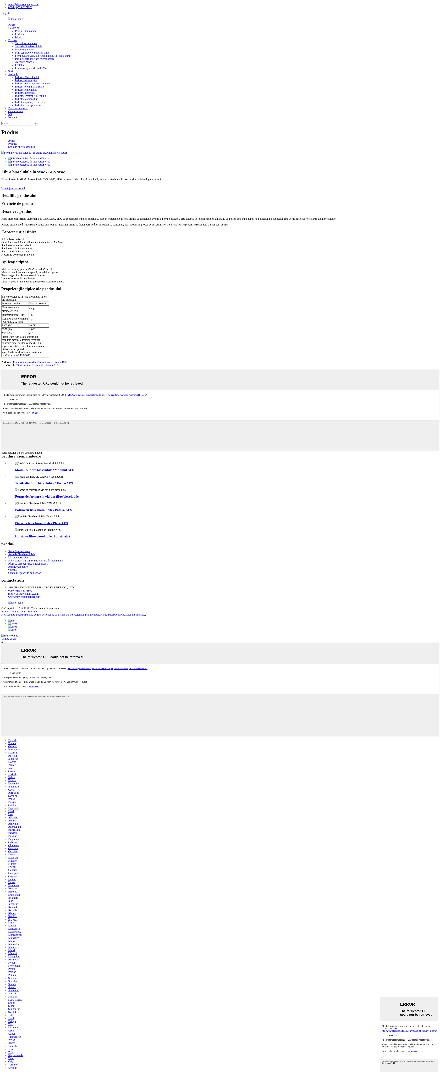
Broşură (12, 117)
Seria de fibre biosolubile (28, 46)
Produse (12, 40)
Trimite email (8, 638)
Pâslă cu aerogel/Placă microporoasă (34, 58)
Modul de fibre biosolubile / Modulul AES (44, 470)
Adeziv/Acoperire (25, 61)
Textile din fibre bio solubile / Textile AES (44, 483)
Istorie (18, 37)
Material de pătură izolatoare (57, 614)
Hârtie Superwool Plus (112, 614)
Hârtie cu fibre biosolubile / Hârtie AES (42, 536)
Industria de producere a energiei (33, 83)
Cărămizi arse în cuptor (86, 614)
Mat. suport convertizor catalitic (32, 52)
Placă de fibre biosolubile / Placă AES (41, 523)
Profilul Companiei (25, 31)
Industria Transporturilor (28, 105)
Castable (19, 64)
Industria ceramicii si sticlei (29, 86)
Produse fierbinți (10, 611)
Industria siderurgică (26, 80)
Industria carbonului (26, 98)
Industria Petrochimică (27, 77)
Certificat (20, 34)
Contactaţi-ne (15, 111)
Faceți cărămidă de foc (28, 614)
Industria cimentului (26, 89)
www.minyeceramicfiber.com (24, 596)
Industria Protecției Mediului (30, 95)
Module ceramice (135, 614)
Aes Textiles (8, 614)
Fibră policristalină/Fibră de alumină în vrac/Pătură (42, 55)
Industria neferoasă (25, 92)
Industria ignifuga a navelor (30, 102)
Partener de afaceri (18, 108)
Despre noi (14, 27)
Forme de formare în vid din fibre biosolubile (47, 496)
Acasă (11, 24)
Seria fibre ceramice (26, 43)
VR (10, 114)
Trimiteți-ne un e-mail (13, 188)
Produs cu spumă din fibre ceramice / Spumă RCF (40, 362)
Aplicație (13, 74)
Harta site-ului (29, 611)
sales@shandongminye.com (23, 4)
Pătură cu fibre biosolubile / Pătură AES (37, 365)
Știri (10, 71)
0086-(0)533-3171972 (20, 7)
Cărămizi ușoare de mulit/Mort (31, 68)
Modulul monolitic (25, 49)
